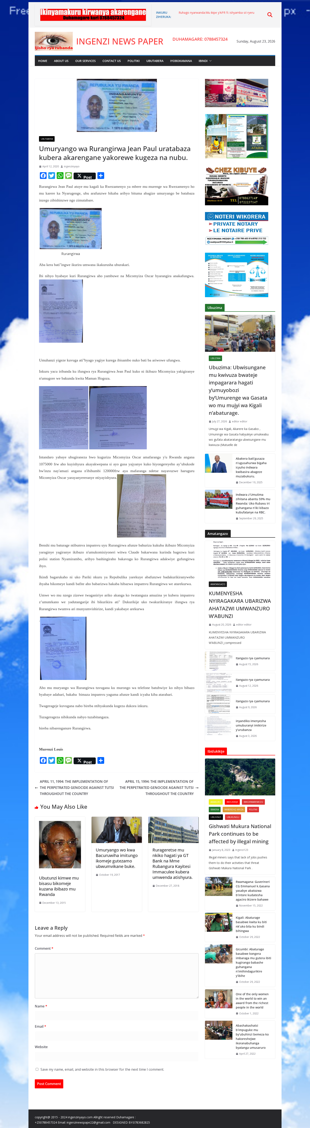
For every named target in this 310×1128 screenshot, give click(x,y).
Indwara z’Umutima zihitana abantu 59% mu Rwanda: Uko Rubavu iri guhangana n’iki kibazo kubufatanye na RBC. (253, 503)
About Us (61, 61)
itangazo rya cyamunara (253, 680)
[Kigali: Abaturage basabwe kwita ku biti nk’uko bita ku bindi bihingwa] (218, 927)
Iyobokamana (181, 61)
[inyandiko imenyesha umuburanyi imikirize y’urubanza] (218, 728)
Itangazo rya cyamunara (253, 658)
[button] (210, 61)
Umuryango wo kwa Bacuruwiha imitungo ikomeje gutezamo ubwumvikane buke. (117, 858)
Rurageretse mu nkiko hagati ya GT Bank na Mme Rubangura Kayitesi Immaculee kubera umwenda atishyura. (172, 863)
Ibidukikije (232, 801)
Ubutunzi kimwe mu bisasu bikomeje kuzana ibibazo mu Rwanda (59, 886)
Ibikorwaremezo (253, 801)
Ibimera (214, 809)
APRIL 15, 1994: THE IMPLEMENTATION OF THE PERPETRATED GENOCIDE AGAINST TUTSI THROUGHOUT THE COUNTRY (157, 787)
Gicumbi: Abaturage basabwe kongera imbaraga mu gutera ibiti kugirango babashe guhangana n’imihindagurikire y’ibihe (253, 962)
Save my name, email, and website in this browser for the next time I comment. (102, 1069)
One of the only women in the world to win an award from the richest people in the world (252, 1000)
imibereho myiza (233, 809)
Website (41, 1047)
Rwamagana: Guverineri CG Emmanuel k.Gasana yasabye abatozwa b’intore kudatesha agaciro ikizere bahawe (253, 890)
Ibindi (203, 61)
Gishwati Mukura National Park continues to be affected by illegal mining (240, 834)
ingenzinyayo (72, 166)
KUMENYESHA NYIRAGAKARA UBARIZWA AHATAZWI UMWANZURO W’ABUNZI (240, 604)
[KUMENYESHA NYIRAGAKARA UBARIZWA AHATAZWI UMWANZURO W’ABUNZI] (240, 559)
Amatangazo (217, 584)
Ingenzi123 (241, 850)
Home (42, 61)
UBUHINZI (215, 817)
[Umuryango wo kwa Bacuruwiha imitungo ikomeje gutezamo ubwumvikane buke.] (117, 819)
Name (41, 1006)
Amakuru (215, 801)
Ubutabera (154, 61)
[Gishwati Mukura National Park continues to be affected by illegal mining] (240, 777)
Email (40, 1026)
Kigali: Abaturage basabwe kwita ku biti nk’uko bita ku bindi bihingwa (251, 924)
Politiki (134, 61)
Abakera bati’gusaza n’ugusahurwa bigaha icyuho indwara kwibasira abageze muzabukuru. (251, 467)
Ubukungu (233, 817)
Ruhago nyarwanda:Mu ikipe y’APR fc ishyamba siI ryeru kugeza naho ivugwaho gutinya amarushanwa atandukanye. (219, 15)
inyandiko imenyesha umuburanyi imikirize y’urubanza (251, 725)
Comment (44, 948)
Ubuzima (215, 358)
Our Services (85, 61)
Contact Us (111, 61)
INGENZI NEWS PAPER (119, 41)
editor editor (239, 421)
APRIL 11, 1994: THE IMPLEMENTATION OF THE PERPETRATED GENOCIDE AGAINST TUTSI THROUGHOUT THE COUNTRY (77, 787)
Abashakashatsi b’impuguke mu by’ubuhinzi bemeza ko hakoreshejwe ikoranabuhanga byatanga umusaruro (252, 1036)
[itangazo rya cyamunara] (218, 682)
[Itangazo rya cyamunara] (218, 661)
